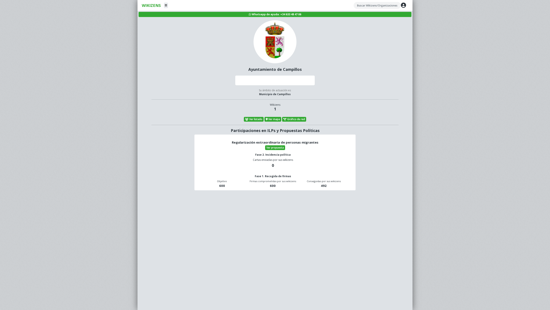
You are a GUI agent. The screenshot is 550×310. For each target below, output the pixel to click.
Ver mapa (274, 119)
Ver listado (255, 119)
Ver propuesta (275, 147)
